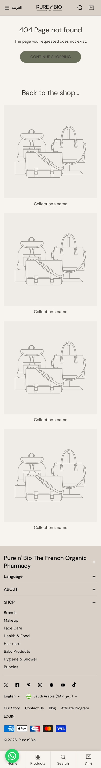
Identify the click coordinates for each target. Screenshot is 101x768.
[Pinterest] (28, 685)
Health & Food (17, 635)
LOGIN (9, 716)
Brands (10, 612)
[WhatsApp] (12, 756)
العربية (17, 7)
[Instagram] (40, 685)
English (10, 696)
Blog (52, 708)
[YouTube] (63, 685)
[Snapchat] (51, 685)
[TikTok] (74, 685)
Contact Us (34, 708)
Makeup (11, 620)
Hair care (12, 643)
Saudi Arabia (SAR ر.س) (53, 696)
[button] (91, 7)
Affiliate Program (75, 708)
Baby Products (17, 651)
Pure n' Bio (27, 739)
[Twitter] (6, 685)
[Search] (80, 7)
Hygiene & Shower (20, 659)
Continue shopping (50, 56)
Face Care (13, 628)
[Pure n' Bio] (49, 8)
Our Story (12, 708)
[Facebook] (17, 685)
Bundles (11, 667)
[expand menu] (7, 7)
